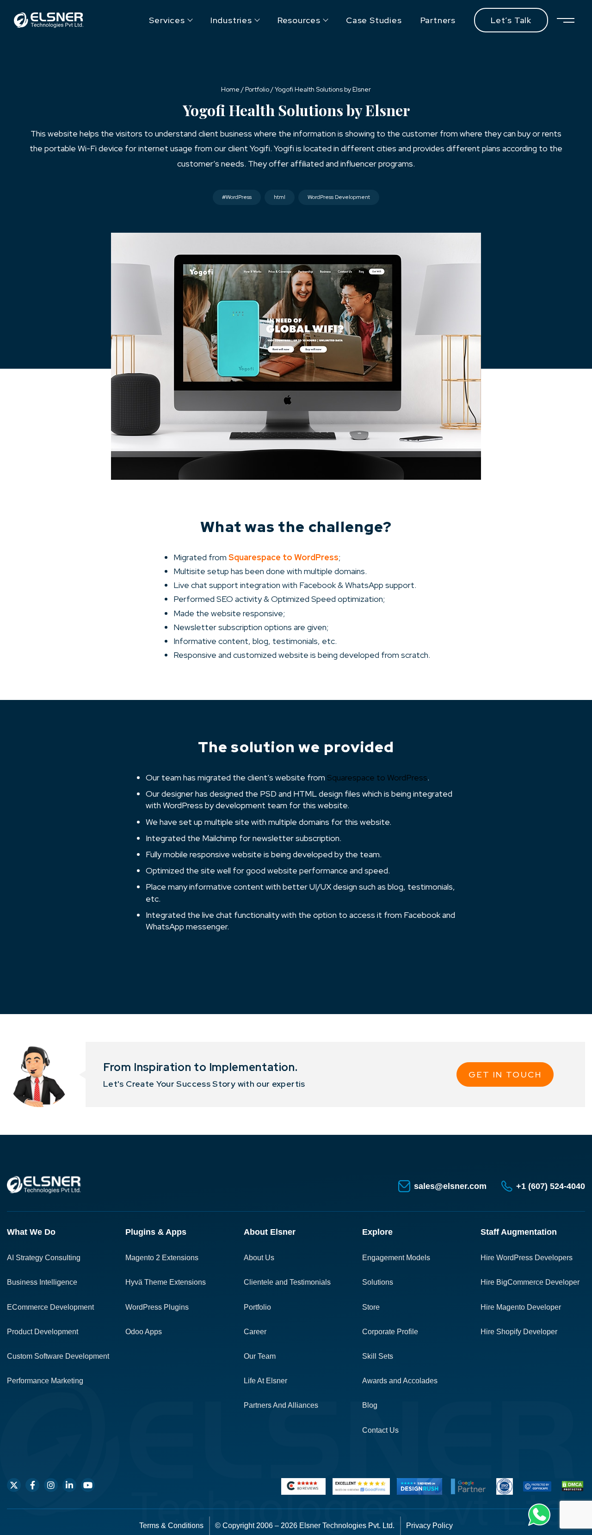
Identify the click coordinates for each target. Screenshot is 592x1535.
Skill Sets (377, 1356)
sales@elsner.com (450, 1186)
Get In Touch (505, 1074)
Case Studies (374, 20)
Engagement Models (396, 1258)
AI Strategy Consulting (43, 1258)
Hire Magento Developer (521, 1307)
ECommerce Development (50, 1307)
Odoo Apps (143, 1332)
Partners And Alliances (281, 1405)
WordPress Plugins (157, 1307)
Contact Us (380, 1430)
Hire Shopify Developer (519, 1332)
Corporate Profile (390, 1332)
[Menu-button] (565, 20)
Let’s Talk (511, 20)
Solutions (377, 1282)
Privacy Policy (429, 1525)
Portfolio (257, 89)
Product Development (42, 1332)
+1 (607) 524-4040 (550, 1186)
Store (371, 1307)
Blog (369, 1405)
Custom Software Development (58, 1356)
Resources (299, 20)
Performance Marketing (45, 1381)
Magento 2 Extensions (161, 1258)
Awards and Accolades (400, 1381)
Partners (438, 20)
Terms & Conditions (171, 1525)
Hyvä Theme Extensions (165, 1282)
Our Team (260, 1356)
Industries (231, 20)
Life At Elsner (265, 1381)
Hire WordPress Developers (527, 1258)
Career (255, 1332)
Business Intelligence (42, 1282)
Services (167, 20)
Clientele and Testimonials (287, 1282)
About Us (259, 1258)
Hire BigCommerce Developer (530, 1282)
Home (230, 89)
